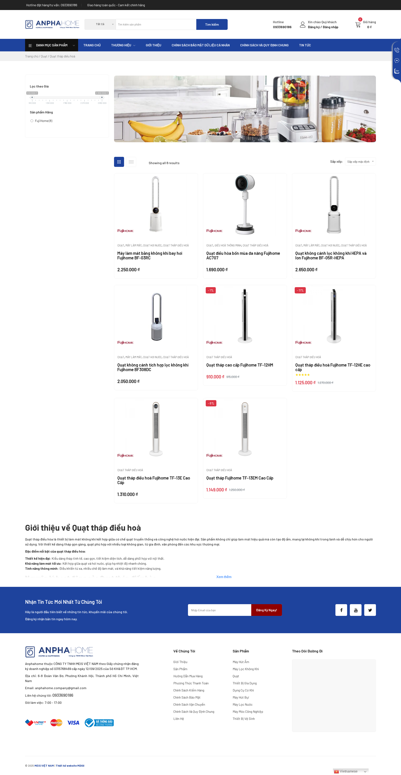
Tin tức (305, 45)
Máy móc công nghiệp (248, 711)
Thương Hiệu (121, 45)
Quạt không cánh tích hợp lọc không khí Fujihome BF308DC (152, 367)
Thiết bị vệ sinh (244, 718)
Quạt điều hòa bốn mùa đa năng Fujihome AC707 (243, 255)
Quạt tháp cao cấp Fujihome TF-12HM (239, 364)
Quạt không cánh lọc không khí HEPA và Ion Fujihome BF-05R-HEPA (331, 255)
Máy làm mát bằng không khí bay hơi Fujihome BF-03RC (149, 255)
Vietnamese (348, 771)
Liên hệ (178, 718)
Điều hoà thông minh (227, 245)
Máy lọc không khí (246, 669)
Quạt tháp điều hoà (176, 245)
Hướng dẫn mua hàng (188, 676)
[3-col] (119, 162)
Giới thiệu (153, 45)
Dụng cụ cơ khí (243, 690)
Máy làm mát (134, 245)
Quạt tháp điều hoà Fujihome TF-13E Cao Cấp (153, 480)
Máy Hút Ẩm (241, 662)
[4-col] (131, 162)
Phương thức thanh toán (191, 683)
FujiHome (43, 121)
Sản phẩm (180, 669)
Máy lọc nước (243, 704)
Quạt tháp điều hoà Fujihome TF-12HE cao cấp (332, 367)
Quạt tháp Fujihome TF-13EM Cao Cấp (239, 477)
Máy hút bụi (241, 697)
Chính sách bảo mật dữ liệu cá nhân (201, 45)
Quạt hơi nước (152, 245)
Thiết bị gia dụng (245, 683)
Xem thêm (223, 577)
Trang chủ (92, 45)
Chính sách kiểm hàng (188, 690)
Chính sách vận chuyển (189, 704)
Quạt (44, 56)
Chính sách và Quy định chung (264, 45)
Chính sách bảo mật (186, 697)
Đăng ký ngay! (266, 610)
